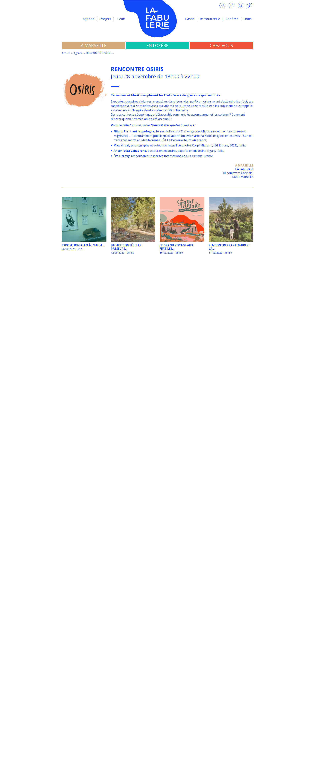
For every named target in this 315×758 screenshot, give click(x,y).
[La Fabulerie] (157, 18)
